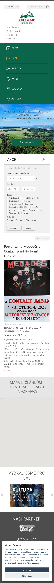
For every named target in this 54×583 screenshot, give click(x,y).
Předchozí (2, 495)
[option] (27, 495)
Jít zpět (44, 238)
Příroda (16, 68)
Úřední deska (12, 27)
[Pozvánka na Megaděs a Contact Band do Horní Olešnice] (27, 321)
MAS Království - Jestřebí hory (12, 7)
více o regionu (27, 142)
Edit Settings (27, 576)
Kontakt (9, 38)
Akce (14, 58)
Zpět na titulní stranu (27, 17)
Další (52, 495)
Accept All (27, 570)
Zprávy (15, 48)
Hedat (47, 6)
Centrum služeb (13, 31)
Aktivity (16, 98)
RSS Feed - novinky (44, 159)
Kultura (16, 88)
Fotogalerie (11, 35)
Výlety (15, 78)
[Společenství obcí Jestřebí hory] (27, 538)
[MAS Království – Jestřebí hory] (27, 527)
